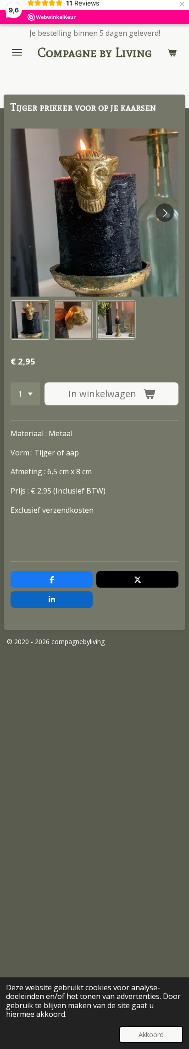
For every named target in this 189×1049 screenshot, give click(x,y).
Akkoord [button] (151, 1034)
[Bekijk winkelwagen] (172, 52)
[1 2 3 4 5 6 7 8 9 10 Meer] (25, 393)
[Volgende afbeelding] (165, 212)
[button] (30, 320)
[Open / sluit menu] (17, 52)
